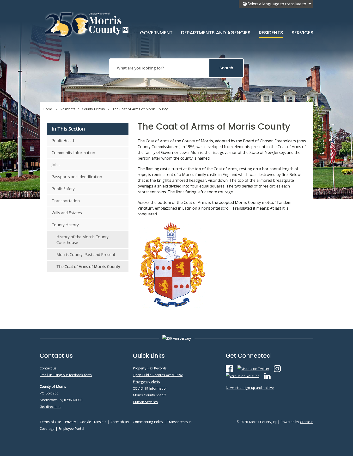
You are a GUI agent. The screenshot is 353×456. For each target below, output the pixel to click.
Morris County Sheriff (149, 395)
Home (48, 109)
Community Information (73, 152)
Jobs (56, 164)
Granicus (306, 421)
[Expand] (172, 32)
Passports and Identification (77, 176)
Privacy (70, 421)
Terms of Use (50, 421)
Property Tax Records (150, 368)
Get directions (50, 406)
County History (94, 109)
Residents (271, 32)
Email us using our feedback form (66, 375)
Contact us (48, 368)
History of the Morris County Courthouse (82, 239)
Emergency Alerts (146, 381)
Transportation (66, 200)
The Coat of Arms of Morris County (88, 266)
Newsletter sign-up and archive (250, 387)
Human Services (145, 402)
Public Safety (63, 188)
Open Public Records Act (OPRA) (158, 375)
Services (302, 32)
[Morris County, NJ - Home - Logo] (87, 24)
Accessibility (119, 421)
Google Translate (93, 421)
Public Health (63, 140)
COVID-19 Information (150, 388)
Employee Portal (71, 428)
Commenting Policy (148, 421)
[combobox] (276, 4)
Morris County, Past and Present (85, 254)
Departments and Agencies (215, 32)
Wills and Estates (67, 212)
